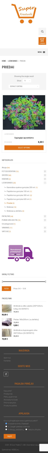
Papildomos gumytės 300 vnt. (18, 195)
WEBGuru (15, 450)
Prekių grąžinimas (10, 397)
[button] (40, 52)
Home (4, 61)
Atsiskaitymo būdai (11, 400)
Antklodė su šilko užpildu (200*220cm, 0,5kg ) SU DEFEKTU (28, 307)
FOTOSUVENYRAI (9, 171)
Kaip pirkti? (8, 391)
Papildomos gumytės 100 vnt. (18, 191)
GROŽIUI (5, 175)
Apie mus (7, 358)
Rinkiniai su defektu (14, 211)
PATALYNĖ (6, 216)
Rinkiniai (10, 207)
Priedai (9, 203)
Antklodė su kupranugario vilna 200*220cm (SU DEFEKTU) (25, 331)
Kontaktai (7, 361)
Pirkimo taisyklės (10, 403)
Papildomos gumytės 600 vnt (18, 199)
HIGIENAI (5, 179)
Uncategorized (7, 224)
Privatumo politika (10, 406)
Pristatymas (8, 394)
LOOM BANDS (12, 61)
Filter (6, 289)
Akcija (4, 168)
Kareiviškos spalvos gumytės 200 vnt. (21, 187)
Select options (24, 148)
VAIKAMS (5, 228)
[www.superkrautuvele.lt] (24, 16)
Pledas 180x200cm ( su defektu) (26, 320)
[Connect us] (6, 374)
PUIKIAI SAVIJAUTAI (9, 220)
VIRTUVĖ (5, 231)
